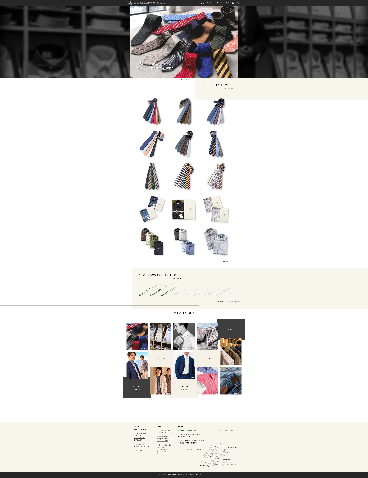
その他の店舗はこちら (226, 430)
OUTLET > (138, 426)
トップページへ (139, 450)
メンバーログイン (139, 438)
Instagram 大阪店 (162, 441)
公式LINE (187, 430)
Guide (228, 3)
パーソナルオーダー (163, 449)
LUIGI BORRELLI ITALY (164, 430)
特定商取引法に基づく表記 (142, 446)
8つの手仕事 (160, 447)
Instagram (137, 387)
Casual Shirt (159, 290)
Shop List (160, 359)
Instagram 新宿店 (162, 439)
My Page (210, 3)
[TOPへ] (227, 418)
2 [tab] (181, 79)
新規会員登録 (138, 440)
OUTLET (207, 359)
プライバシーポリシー (141, 444)
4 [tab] (186, 79)
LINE (230, 329)
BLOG (158, 453)
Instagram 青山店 (162, 436)
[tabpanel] (184, 42)
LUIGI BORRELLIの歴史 (164, 445)
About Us (219, 3)
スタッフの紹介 (161, 451)
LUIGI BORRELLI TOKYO (164, 432)
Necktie (168, 292)
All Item (226, 261)
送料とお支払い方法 (140, 434)
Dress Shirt (147, 291)
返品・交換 (137, 436)
